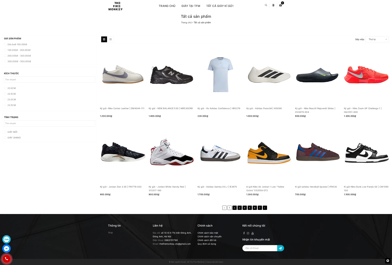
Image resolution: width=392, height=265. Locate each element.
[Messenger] (6, 248)
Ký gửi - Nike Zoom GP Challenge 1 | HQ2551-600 (363, 110)
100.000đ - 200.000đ (18, 50)
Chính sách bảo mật (208, 232)
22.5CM (11, 93)
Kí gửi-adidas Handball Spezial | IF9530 (316, 186)
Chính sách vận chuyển (210, 236)
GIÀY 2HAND (14, 137)
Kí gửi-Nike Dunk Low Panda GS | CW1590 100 (366, 188)
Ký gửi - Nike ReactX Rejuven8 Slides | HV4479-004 (315, 110)
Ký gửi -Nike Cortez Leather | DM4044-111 (122, 108)
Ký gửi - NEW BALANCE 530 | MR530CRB (171, 108)
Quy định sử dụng (207, 243)
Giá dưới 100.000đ (17, 44)
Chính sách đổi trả (207, 240)
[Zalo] (6, 239)
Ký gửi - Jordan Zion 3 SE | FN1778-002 (121, 186)
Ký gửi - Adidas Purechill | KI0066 (264, 108)
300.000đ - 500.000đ (19, 61)
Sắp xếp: (360, 39)
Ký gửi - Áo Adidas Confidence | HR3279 (219, 108)
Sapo (221, 262)
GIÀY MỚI (12, 132)
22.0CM (11, 88)
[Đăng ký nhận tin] (280, 248)
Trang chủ (167, 6)
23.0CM (11, 99)
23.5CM (11, 105)
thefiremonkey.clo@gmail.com (175, 243)
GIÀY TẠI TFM (190, 6)
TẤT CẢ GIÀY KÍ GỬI (219, 6)
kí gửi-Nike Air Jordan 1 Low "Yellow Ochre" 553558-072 (265, 188)
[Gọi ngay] (6, 259)
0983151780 (171, 240)
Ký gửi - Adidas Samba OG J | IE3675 (217, 186)
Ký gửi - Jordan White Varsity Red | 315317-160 (167, 188)
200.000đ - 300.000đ (19, 55)
